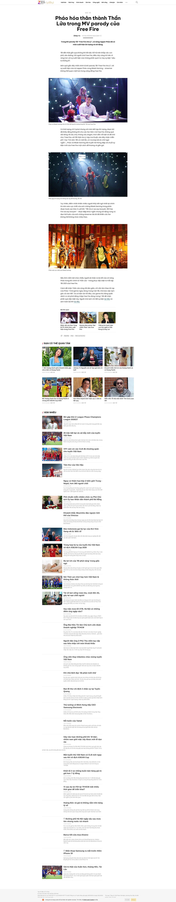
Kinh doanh (79, 2)
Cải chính (120, 2)
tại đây (107, 299)
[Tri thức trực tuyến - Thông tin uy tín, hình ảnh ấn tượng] (46, 2)
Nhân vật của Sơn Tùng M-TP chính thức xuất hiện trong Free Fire (68, 327)
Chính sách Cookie (88, 899)
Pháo (72, 335)
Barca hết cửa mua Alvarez (76, 835)
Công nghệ (96, 2)
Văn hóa (88, 2)
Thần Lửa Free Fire (80, 335)
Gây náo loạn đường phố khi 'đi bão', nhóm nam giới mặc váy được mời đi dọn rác (83, 739)
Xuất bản (63, 2)
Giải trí (88, 13)
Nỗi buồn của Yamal (73, 721)
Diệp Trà (77, 35)
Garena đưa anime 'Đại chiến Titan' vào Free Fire (87, 327)
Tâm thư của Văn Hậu (73, 465)
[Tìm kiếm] (136, 2)
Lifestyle (112, 2)
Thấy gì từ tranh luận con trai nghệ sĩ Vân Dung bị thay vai (105, 327)
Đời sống (104, 2)
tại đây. (77, 302)
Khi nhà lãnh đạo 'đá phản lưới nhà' (80, 673)
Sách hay (71, 2)
